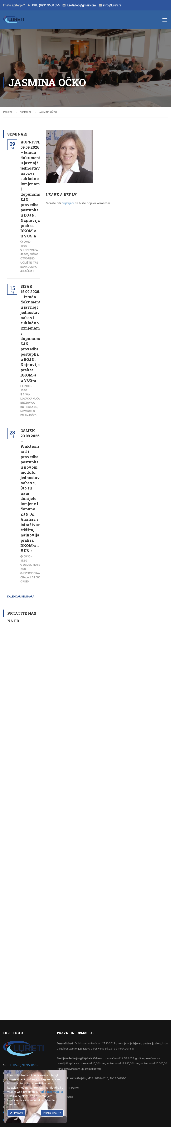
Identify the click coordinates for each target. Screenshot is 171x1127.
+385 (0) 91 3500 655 (45, 5)
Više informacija (51, 1091)
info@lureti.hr (112, 5)
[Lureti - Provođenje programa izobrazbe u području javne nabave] (13, 22)
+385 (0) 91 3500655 (24, 1065)
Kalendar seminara (20, 596)
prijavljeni (68, 203)
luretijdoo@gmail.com (81, 5)
